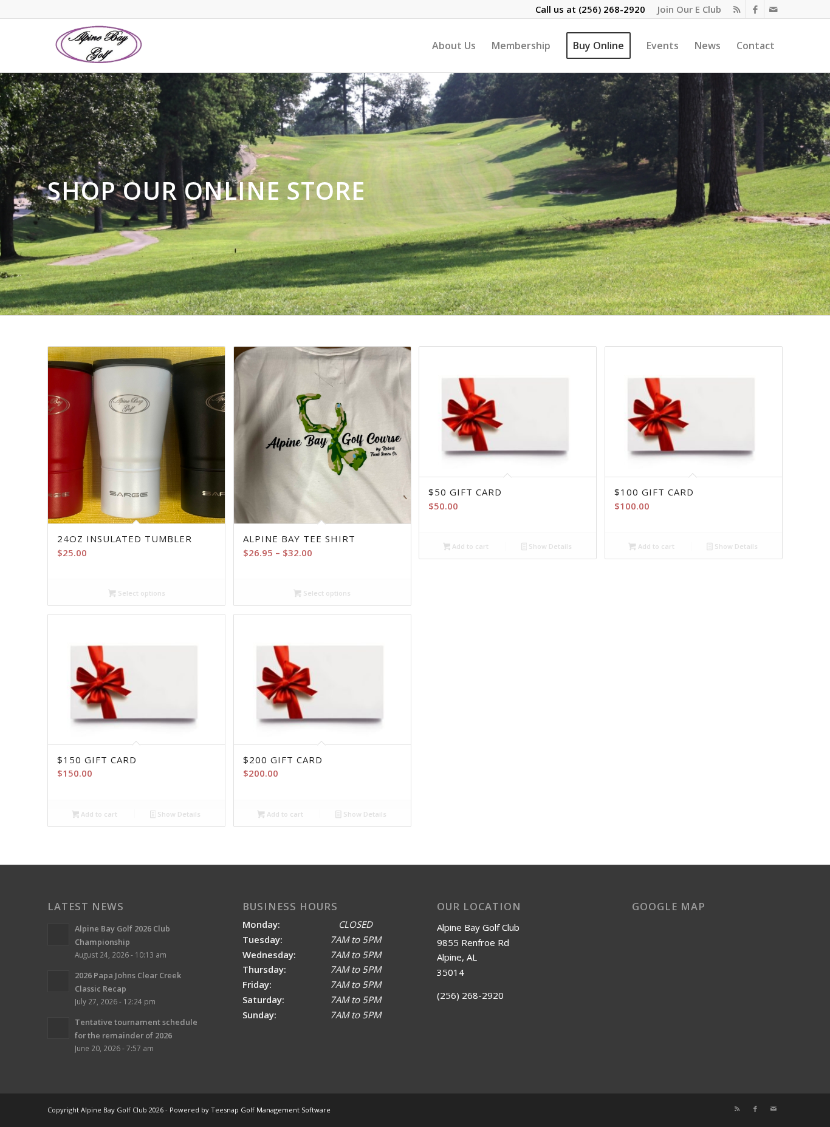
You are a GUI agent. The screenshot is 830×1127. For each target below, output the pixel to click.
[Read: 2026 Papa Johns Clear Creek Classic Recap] (58, 981)
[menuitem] (686, 9)
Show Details (549, 546)
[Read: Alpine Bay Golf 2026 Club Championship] (58, 934)
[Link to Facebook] (755, 9)
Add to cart (469, 546)
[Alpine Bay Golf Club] (99, 45)
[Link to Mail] (773, 9)
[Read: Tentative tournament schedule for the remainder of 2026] (58, 1028)
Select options (140, 593)
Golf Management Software (286, 1109)
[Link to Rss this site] (737, 9)
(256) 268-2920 (611, 9)
